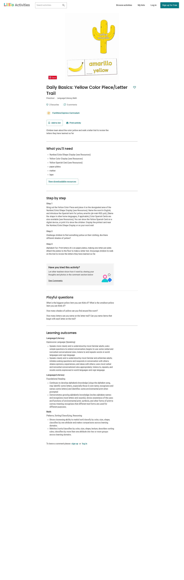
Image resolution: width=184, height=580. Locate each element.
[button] (17, 5)
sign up (74, 443)
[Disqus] (92, 476)
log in (84, 443)
